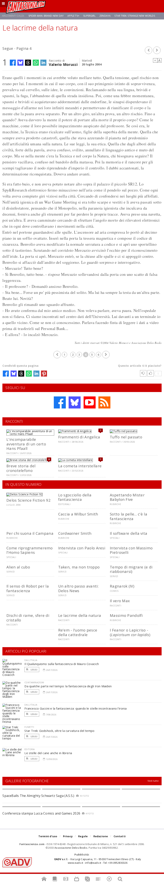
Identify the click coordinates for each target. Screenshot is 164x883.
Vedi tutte (153, 780)
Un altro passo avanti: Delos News (78, 588)
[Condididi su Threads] (28, 62)
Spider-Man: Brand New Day (46, 15)
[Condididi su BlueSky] (20, 62)
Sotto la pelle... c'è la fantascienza (128, 516)
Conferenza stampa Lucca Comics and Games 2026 (41, 813)
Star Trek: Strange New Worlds (134, 15)
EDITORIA (29, 749)
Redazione (100, 836)
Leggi (33, 669)
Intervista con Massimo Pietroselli (131, 550)
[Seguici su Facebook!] (60, 402)
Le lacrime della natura (79, 615)
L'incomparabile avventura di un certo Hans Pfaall (26, 444)
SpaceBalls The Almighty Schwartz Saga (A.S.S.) (38, 795)
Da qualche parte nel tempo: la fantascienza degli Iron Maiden (68, 686)
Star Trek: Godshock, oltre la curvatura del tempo (59, 731)
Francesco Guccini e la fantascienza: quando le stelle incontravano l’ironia (75, 708)
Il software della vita (128, 533)
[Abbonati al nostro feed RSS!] (104, 402)
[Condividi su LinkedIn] (43, 62)
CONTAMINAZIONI (34, 682)
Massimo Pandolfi (126, 615)
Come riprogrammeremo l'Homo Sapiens (29, 550)
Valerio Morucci (63, 64)
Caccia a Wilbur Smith (78, 513)
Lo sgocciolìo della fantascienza (74, 497)
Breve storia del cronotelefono (20, 468)
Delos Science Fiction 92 (28, 500)
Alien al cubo (18, 566)
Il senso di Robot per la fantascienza (27, 588)
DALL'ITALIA (30, 660)
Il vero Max (120, 600)
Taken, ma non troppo (79, 566)
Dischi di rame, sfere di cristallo (27, 617)
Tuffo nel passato (126, 436)
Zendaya (105, 15)
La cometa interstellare (80, 465)
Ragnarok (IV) (122, 586)
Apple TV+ (73, 15)
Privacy (68, 836)
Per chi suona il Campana (29, 533)
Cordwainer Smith (74, 533)
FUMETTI (29, 727)
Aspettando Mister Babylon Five (127, 497)
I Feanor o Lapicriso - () (130, 632)
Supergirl (89, 15)
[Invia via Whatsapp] (35, 62)
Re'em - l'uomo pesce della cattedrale (77, 632)
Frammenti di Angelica (79, 436)
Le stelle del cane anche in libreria (48, 753)
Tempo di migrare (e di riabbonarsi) (131, 569)
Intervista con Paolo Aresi (81, 547)
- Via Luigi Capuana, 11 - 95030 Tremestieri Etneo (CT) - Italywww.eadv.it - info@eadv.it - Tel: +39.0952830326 (97, 861)
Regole (83, 836)
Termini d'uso (47, 836)
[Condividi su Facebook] (12, 62)
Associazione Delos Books (70, 847)
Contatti (120, 836)
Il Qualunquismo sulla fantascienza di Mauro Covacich (61, 664)
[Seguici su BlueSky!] (74, 402)
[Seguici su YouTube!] (89, 402)
